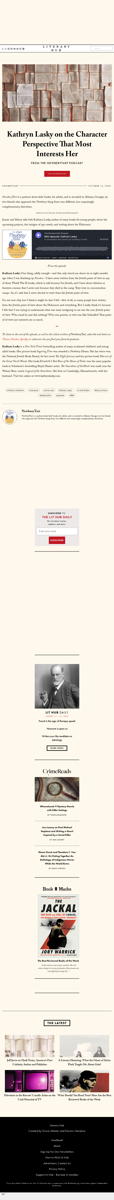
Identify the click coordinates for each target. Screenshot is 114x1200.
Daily (57, 712)
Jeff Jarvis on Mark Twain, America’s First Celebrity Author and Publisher (29, 1062)
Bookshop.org (73, 1183)
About (57, 1146)
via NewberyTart (57, 173)
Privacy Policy (57, 1169)
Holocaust (33, 390)
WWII (72, 395)
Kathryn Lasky (65, 390)
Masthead (57, 1140)
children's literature (15, 390)
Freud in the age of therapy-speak (57, 721)
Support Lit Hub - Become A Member (57, 1174)
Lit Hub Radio (83, 390)
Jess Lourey (58, 840)
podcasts (60, 395)
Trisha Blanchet (58, 815)
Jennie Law (49, 390)
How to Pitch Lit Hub (57, 1157)
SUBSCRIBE (57, 540)
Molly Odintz (58, 868)
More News (57, 748)
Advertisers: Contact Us (57, 1163)
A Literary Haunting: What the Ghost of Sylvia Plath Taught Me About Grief (84, 1062)
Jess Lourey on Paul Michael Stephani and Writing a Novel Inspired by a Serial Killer (57, 831)
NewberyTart (10, 186)
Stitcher (15, 339)
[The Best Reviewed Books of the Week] (58, 926)
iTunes (6, 339)
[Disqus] (57, 461)
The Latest (57, 1023)
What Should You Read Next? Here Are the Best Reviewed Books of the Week (84, 1097)
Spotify (24, 339)
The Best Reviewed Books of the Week (58, 960)
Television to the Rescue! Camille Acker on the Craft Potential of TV (30, 1097)
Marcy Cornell (101, 390)
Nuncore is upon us (57, 728)
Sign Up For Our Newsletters (57, 1151)
